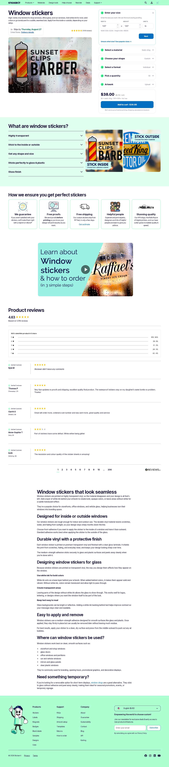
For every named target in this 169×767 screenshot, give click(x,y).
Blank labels (37, 731)
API (82, 736)
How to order (62, 736)
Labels (35, 717)
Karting (83, 740)
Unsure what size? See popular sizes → (116, 41)
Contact (84, 726)
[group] (20, 317)
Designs (36, 740)
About (83, 713)
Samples (36, 736)
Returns (59, 731)
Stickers (36, 713)
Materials (41, 3)
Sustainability (86, 722)
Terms (35, 756)
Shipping (60, 717)
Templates (61, 726)
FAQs (59, 713)
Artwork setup (62, 722)
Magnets (36, 722)
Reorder (79, 3)
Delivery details (27, 32)
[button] (29, 2)
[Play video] (85, 269)
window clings (97, 682)
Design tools (53, 3)
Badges (35, 726)
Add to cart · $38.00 (127, 104)
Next (146, 36)
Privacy (27, 756)
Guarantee (85, 717)
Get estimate (84, 224)
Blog (82, 731)
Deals (88, 3)
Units (145, 21)
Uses (34, 745)
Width (103, 21)
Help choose (67, 3)
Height (126, 21)
